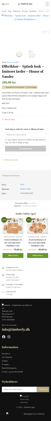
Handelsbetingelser (9, 368)
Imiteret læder (25, 189)
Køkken (34, 206)
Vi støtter (5, 364)
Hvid (22, 184)
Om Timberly (7, 357)
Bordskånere (33, 11)
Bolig (9, 11)
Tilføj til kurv (13, 255)
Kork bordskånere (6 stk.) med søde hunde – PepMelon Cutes (37, 243)
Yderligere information (11, 175)
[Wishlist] (20, 222)
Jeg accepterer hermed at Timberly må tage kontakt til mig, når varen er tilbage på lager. (25, 141)
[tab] (25, 176)
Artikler (5, 361)
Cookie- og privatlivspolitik (12, 372)
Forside (4, 11)
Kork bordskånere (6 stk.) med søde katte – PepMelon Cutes (13, 243)
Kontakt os (6, 354)
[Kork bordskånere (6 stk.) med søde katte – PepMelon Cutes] (12, 226)
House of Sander (13, 62)
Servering (25, 11)
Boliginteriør (16, 11)
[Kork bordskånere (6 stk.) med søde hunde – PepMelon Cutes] (37, 226)
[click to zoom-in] (25, 31)
